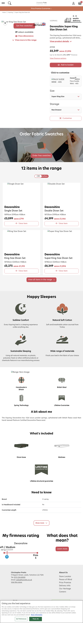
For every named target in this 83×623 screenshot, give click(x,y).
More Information (36, 615)
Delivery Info (64, 586)
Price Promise (65, 583)
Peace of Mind (65, 579)
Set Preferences (21, 619)
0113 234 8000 (19, 577)
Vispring (10, 12)
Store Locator (65, 576)
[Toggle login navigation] (73, 3)
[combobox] (65, 96)
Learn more (62, 549)
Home (4, 12)
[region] (41, 611)
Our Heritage (65, 589)
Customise (67, 118)
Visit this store (16, 582)
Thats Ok (36, 619)
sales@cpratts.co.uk (24, 580)
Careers (62, 592)
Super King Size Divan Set (22, 12)
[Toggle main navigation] (3, 3)
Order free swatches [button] (41, 156)
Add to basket (67, 65)
